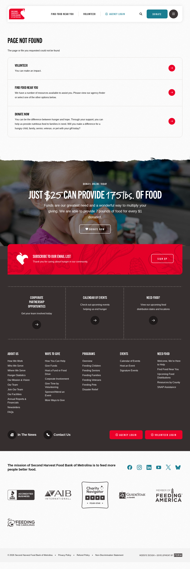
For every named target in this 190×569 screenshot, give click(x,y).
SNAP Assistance (166, 387)
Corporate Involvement (57, 379)
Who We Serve (15, 365)
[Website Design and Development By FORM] (160, 555)
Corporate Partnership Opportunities (37, 301)
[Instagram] (139, 467)
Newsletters (14, 407)
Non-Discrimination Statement (109, 555)
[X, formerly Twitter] (168, 467)
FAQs (11, 412)
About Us (13, 353)
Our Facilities (15, 394)
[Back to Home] (17, 14)
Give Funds (51, 365)
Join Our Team (15, 389)
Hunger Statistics (17, 375)
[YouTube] (158, 467)
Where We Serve (17, 370)
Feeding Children (91, 365)
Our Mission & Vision (19, 380)
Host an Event (127, 365)
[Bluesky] (178, 467)
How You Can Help (55, 361)
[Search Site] (142, 14)
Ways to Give (52, 353)
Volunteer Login (165, 434)
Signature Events (129, 370)
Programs (88, 353)
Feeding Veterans (91, 380)
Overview (87, 361)
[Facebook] (129, 467)
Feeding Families (91, 375)
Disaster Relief (90, 389)
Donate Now (22, 114)
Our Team (13, 384)
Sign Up (162, 258)
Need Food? (153, 297)
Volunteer (89, 13)
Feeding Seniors (91, 370)
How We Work (15, 361)
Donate (157, 14)
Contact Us (62, 435)
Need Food (163, 353)
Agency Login (117, 13)
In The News (27, 435)
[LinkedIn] (149, 467)
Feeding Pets (89, 384)
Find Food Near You (62, 13)
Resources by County (168, 382)
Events (124, 353)
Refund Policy (83, 555)
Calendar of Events (95, 297)
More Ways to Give (55, 400)
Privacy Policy (64, 555)
